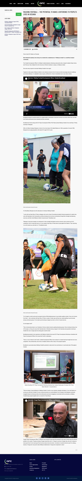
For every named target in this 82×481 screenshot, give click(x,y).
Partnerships (44, 464)
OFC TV (43, 470)
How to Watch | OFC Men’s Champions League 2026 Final (12, 28)
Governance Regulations (34, 468)
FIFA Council (44, 468)
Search (18, 14)
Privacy (31, 466)
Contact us (32, 470)
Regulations (44, 466)
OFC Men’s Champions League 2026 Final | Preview (13, 35)
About (31, 462)
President (44, 462)
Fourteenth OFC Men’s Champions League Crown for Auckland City (12, 25)
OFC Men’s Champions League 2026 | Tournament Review (12, 22)
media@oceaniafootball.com (11, 468)
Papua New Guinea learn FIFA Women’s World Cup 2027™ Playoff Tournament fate (13, 31)
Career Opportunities (34, 464)
